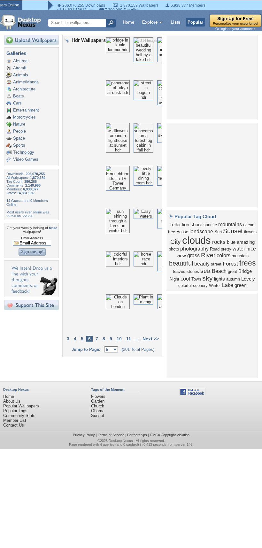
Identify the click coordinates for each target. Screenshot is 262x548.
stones (193, 271)
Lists (175, 22)
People (19, 131)
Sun (218, 231)
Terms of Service (111, 435)
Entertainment (26, 110)
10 (119, 338)
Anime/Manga (26, 82)
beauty (202, 263)
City (175, 241)
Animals (20, 75)
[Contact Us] (33, 293)
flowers (250, 232)
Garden (97, 401)
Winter (215, 285)
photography (194, 248)
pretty (226, 249)
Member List (14, 420)
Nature (19, 124)
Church (97, 406)
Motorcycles (24, 117)
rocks (219, 242)
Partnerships (137, 435)
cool (185, 279)
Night (174, 279)
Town (196, 279)
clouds (196, 240)
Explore (150, 22)
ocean (248, 224)
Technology (23, 152)
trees (247, 263)
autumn (233, 279)
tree (171, 231)
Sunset (233, 231)
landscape (201, 231)
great (232, 271)
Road (215, 249)
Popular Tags (15, 410)
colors (223, 255)
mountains (230, 224)
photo (174, 249)
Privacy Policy (84, 435)
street (216, 264)
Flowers (98, 396)
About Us (11, 401)
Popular (195, 22)
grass (193, 255)
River (208, 255)
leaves (179, 271)
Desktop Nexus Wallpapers (20, 22)
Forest (230, 263)
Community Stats (19, 415)
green (240, 285)
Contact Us (13, 425)
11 (128, 338)
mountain (240, 255)
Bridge (245, 271)
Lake (227, 285)
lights (219, 279)
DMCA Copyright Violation (169, 435)
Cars (17, 103)
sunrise (210, 224)
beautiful (181, 263)
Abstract (21, 60)
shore (196, 224)
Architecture (24, 89)
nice (251, 248)
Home (128, 22)
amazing (246, 242)
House (182, 231)
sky (207, 278)
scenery (200, 285)
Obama (97, 410)
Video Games (25, 159)
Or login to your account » (235, 29)
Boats (18, 96)
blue (231, 242)
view (181, 255)
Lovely (248, 279)
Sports (19, 145)
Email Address (32, 238)
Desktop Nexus (121, 441)
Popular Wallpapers (21, 406)
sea (205, 270)
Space (19, 138)
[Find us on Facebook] (192, 394)
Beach (219, 271)
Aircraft (20, 68)
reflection (179, 224)
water (239, 248)
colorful (185, 285)
